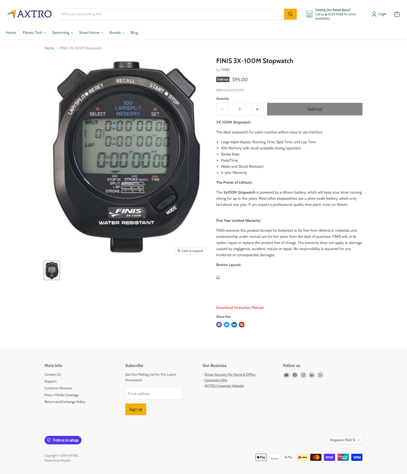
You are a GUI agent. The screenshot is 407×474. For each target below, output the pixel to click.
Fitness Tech (33, 32)
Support (51, 381)
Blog (134, 32)
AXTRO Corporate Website (224, 386)
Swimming (61, 32)
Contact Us (53, 374)
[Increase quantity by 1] (257, 109)
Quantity (222, 98)
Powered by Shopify (58, 460)
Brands (116, 32)
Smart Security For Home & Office (230, 374)
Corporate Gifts (216, 380)
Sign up (135, 409)
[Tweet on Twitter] (226, 324)
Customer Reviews (58, 388)
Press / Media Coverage (62, 395)
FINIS (225, 70)
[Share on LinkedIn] (234, 324)
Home (11, 32)
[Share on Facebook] (219, 324)
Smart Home (90, 32)
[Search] (290, 14)
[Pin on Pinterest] (241, 324)
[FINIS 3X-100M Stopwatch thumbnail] (52, 270)
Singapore (342, 440)
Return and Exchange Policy (65, 402)
